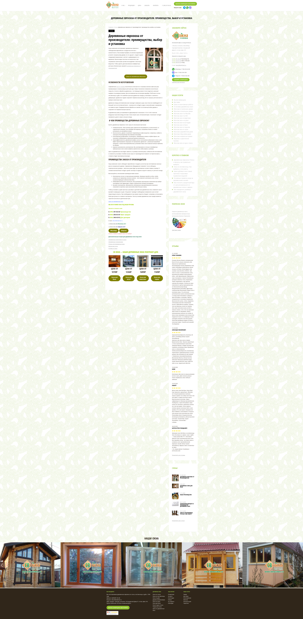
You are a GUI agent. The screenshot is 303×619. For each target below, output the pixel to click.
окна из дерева (120, 86)
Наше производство (186, 495)
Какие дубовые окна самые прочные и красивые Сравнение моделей (182, 173)
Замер (185, 594)
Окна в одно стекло (158, 605)
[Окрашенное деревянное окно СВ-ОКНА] (91, 587)
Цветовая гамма (176, 230)
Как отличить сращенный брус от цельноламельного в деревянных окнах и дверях (183, 185)
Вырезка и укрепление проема (181, 140)
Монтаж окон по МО (181, 116)
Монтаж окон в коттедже (182, 123)
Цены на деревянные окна (115, 201)
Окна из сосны (157, 594)
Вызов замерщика (180, 100)
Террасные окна (157, 607)
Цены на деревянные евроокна (135, 76)
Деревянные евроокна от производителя (187, 477)
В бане (170, 600)
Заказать (147, 5)
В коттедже (171, 598)
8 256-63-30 (176, 60)
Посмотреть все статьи (178, 520)
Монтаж (185, 600)
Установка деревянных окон (183, 107)
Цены (139, 5)
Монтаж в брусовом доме (182, 134)
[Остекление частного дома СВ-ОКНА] (30, 587)
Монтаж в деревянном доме (183, 132)
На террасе (171, 601)
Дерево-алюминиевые (159, 600)
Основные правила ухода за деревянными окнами (183, 179)
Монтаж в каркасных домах (183, 136)
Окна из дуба (156, 598)
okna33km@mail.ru (181, 65)
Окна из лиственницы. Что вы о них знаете (186, 513)
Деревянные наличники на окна (117, 239)
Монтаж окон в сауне (181, 129)
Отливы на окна (112, 248)
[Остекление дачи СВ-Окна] (212, 587)
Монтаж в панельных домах (183, 111)
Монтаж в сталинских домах (183, 109)
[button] (301, 565)
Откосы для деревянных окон (116, 244)
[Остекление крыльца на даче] (272, 587)
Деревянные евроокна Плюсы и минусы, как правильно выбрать (183, 162)
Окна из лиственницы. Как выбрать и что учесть (182, 168)
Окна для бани (157, 603)
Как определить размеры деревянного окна (182, 191)
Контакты (155, 5)
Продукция (131, 5)
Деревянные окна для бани (186, 486)
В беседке (170, 603)
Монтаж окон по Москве (182, 113)
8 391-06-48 (176, 59)
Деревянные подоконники (115, 242)
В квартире (171, 594)
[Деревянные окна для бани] (175, 486)
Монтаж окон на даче (181, 120)
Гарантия (186, 603)
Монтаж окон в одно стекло (183, 143)
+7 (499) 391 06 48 (166, 5)
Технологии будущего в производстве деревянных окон (187, 505)
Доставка (177, 102)
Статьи (111, 31)
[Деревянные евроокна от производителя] (175, 479)
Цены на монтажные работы (183, 104)
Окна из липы (156, 601)
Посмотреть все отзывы (178, 455)
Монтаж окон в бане (181, 125)
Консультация (187, 601)
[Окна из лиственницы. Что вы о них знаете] (175, 513)
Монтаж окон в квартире (182, 118)
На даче (170, 596)
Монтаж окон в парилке (182, 127)
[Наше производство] (175, 497)
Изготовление (187, 598)
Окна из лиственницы (159, 596)
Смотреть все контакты (178, 82)
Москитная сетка (113, 246)
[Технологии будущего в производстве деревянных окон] (175, 504)
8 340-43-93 (176, 62)
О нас (123, 5)
